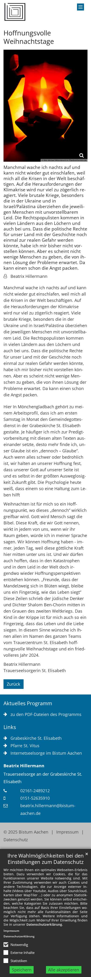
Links (10, 727)
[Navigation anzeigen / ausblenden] (80, 6)
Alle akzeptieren (63, 970)
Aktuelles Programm (28, 703)
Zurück (13, 684)
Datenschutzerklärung (44, 924)
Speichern (22, 970)
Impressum (11, 931)
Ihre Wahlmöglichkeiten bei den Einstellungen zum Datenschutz (45, 858)
